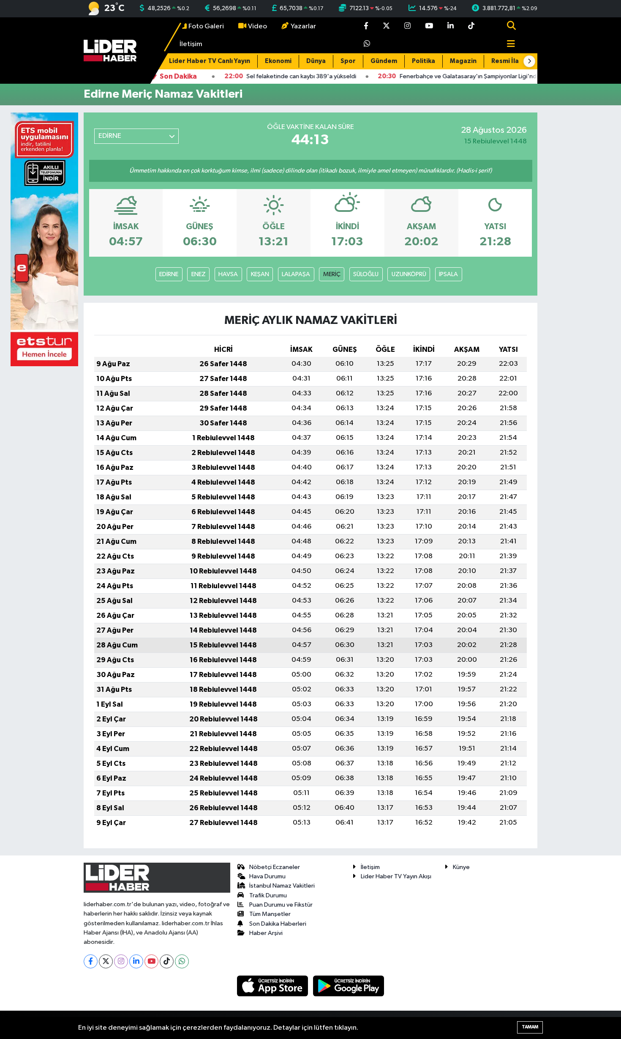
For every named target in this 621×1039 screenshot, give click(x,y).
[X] (106, 961)
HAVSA (228, 274)
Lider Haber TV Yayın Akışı (396, 876)
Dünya (316, 61)
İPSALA (448, 274)
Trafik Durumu (268, 895)
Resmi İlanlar (511, 61)
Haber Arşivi (266, 933)
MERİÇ (331, 274)
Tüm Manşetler (270, 914)
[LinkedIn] (136, 961)
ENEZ (198, 274)
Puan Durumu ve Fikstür (281, 905)
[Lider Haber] (110, 50)
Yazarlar (303, 26)
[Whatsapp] (182, 961)
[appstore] (273, 986)
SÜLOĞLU (366, 274)
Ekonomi (278, 61)
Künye (461, 867)
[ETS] (44, 239)
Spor (348, 61)
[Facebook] (91, 961)
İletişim (191, 44)
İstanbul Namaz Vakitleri (282, 886)
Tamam (530, 1027)
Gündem (383, 61)
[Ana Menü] (507, 45)
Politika (423, 61)
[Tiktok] (167, 961)
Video (257, 26)
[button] (529, 61)
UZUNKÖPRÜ (409, 274)
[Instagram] (121, 961)
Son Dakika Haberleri (277, 924)
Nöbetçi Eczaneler (274, 867)
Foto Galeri (206, 26)
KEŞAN (260, 274)
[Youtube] (151, 961)
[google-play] (348, 986)
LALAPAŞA (296, 274)
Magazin (463, 61)
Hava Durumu (267, 876)
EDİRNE (168, 274)
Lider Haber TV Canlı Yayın (209, 61)
